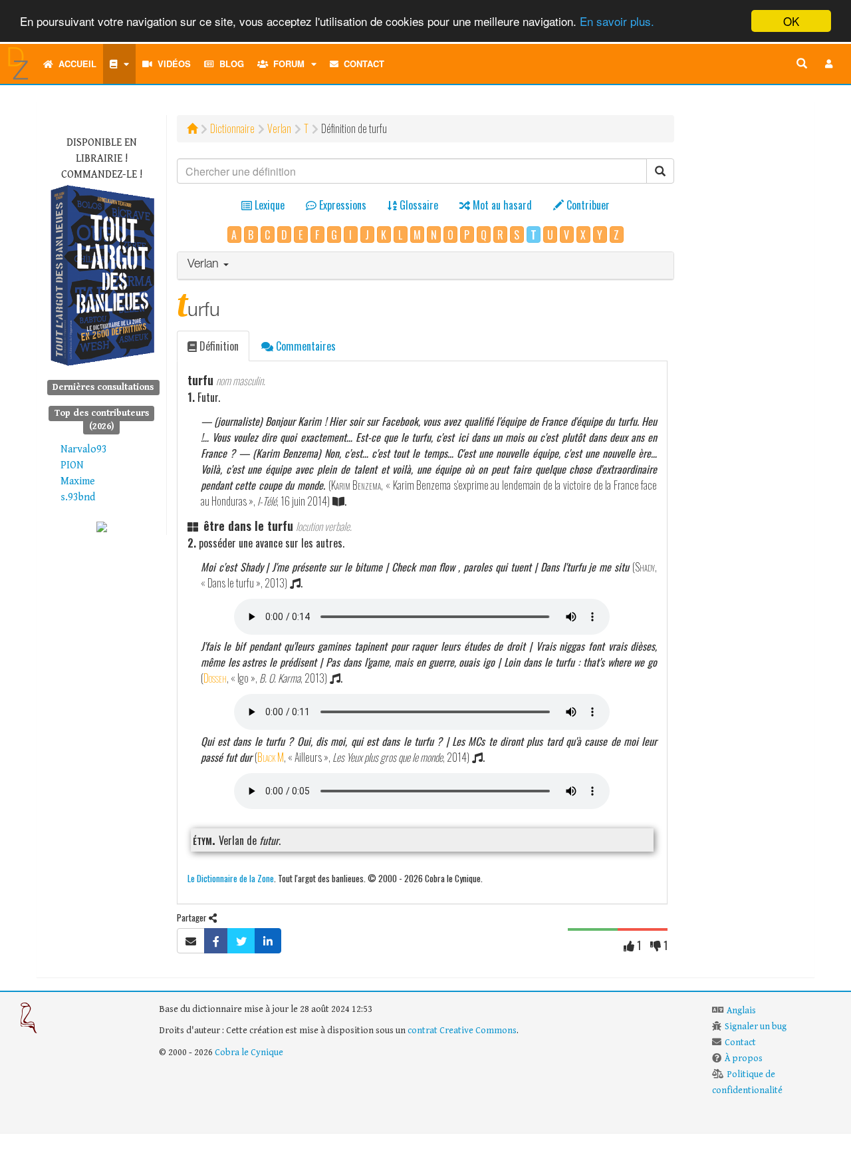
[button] (829, 64)
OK (791, 21)
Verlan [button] (204, 265)
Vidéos (171, 63)
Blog (229, 63)
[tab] (426, 265)
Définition (218, 346)
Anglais (741, 1010)
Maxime (78, 481)
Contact (361, 63)
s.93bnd (78, 497)
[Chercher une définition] (802, 64)
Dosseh (215, 678)
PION (72, 465)
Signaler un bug (756, 1026)
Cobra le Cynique (249, 1052)
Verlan (279, 128)
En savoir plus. (617, 21)
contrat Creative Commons (462, 1030)
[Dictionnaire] (119, 64)
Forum (286, 63)
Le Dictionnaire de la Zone (230, 878)
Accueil (74, 63)
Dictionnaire (232, 128)
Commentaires (304, 346)
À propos (744, 1058)
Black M (270, 757)
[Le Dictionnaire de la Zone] (101, 526)
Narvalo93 (84, 449)
